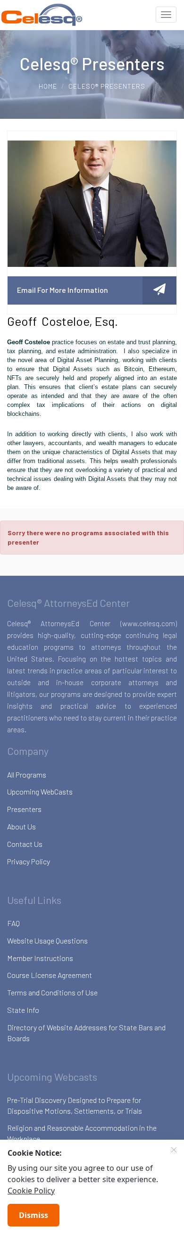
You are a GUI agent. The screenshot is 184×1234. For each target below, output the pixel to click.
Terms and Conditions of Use (52, 992)
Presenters (24, 808)
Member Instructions (40, 957)
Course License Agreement (49, 974)
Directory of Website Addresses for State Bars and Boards (86, 1033)
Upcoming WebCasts (40, 791)
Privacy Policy (28, 861)
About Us (21, 826)
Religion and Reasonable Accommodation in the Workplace (82, 1133)
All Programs (26, 774)
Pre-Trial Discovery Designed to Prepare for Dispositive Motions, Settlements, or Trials (74, 1105)
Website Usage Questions (47, 940)
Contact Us (24, 843)
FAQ (13, 923)
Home (48, 86)
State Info (23, 1009)
